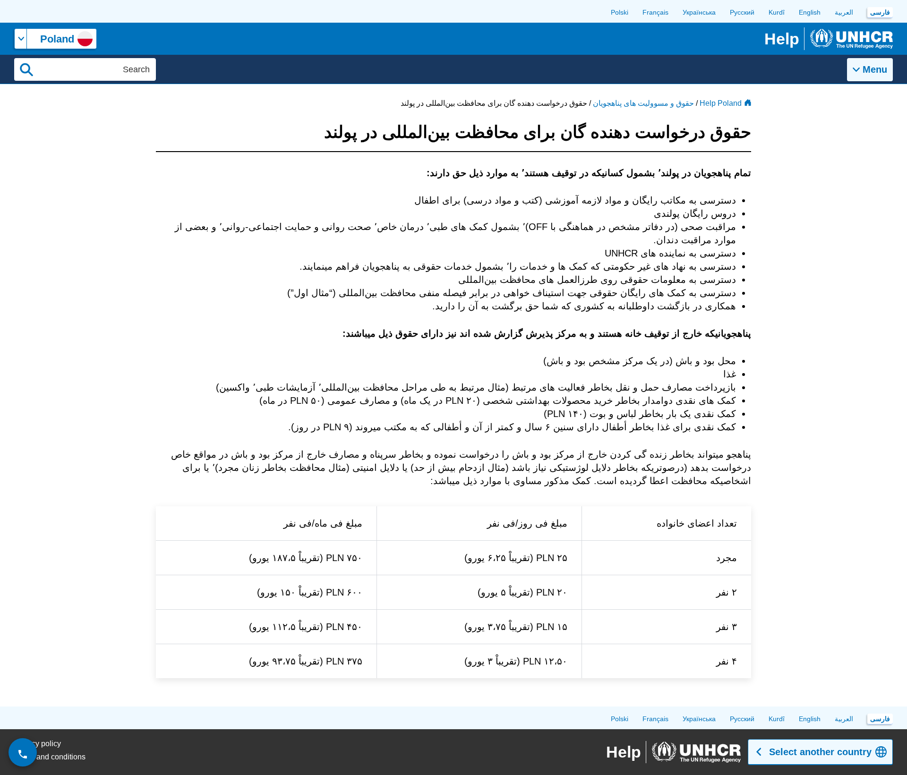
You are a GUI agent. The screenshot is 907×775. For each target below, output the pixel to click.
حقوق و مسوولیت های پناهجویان (643, 103)
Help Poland (721, 103)
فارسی (880, 12)
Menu (875, 69)
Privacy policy (37, 744)
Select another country (820, 752)
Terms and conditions (50, 757)
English (810, 12)
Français (655, 12)
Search (26, 69)
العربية (844, 12)
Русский (742, 12)
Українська (699, 12)
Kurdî (777, 12)
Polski (619, 12)
